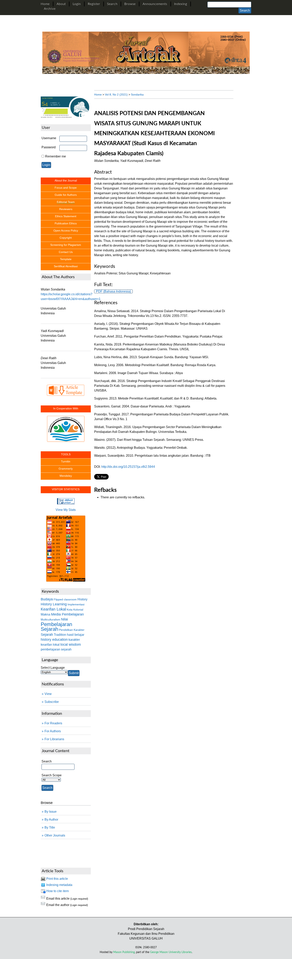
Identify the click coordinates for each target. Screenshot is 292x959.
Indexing (180, 4)
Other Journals (54, 835)
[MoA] (66, 425)
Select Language (53, 667)
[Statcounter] (65, 503)
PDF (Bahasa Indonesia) (113, 291)
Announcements (155, 4)
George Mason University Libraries (171, 952)
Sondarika (137, 94)
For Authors (52, 731)
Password (49, 147)
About (61, 4)
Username (49, 138)
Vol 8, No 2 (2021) (116, 94)
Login (77, 4)
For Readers (53, 723)
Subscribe (51, 701)
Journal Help (50, 851)
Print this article (57, 878)
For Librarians (54, 739)
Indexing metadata (59, 885)
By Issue (50, 811)
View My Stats (66, 509)
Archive (50, 8)
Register (94, 4)
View (48, 694)
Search (112, 4)
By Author (51, 819)
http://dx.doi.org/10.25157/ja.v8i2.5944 (128, 466)
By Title (49, 827)
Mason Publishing (124, 952)
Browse (130, 4)
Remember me (55, 156)
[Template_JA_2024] (66, 390)
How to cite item (57, 891)
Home (45, 4)
